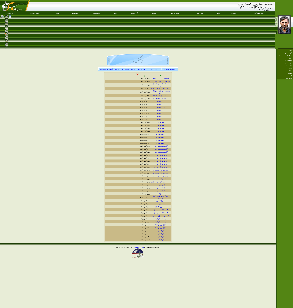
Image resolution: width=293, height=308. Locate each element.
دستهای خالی (161, 179)
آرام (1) (161, 231)
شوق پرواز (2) (161, 228)
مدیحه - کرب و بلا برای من (161, 85)
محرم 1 (161, 122)
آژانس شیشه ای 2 (161, 149)
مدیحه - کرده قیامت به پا (161, 88)
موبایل (290, 68)
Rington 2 (160, 104)
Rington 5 (160, 113)
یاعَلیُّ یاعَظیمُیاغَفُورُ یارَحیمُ (161, 197)
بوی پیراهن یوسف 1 (161, 170)
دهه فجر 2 (161, 137)
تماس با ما (289, 78)
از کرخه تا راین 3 (161, 161)
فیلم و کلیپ (288, 63)
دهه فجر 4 (161, 143)
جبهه (161, 194)
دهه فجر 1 (161, 134)
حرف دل (289, 75)
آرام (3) (161, 237)
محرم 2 (161, 125)
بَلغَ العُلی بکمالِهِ (161, 207)
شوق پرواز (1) (161, 225)
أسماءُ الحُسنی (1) (161, 210)
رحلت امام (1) (160, 219)
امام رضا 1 (161, 188)
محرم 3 (161, 128)
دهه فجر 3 (161, 140)
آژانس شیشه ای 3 (161, 152)
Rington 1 (160, 101)
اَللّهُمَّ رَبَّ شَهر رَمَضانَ (160, 216)
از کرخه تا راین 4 (161, 164)
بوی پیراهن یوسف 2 (161, 173)
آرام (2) (161, 234)
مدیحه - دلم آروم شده (161, 81)
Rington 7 (160, 119)
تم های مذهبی (169, 69)
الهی (161, 204)
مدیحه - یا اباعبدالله (160, 96)
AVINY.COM (139, 247)
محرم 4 (161, 131)
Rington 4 (160, 110)
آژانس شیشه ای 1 (161, 146)
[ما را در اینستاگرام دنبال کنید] (10, 16)
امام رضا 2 (161, 191)
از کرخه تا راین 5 (161, 167)
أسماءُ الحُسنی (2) (161, 213)
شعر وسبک (288, 65)
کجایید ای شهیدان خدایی (161, 182)
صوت (290, 58)
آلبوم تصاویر (288, 60)
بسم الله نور (161, 201)
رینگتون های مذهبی (122, 69)
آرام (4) (161, 240)
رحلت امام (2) (160, 222)
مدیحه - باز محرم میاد (160, 98)
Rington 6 (160, 116)
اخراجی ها (161, 185)
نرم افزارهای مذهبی (138, 69)
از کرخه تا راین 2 (161, 158)
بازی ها (154, 69)
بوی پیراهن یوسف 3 (161, 176)
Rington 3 (160, 107)
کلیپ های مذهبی (106, 69)
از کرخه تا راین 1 (161, 155)
